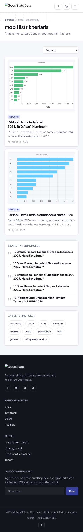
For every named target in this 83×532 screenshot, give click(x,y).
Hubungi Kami (13, 448)
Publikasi (10, 424)
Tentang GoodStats (17, 442)
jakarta (14, 339)
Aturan (30, 517)
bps (59, 331)
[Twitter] (16, 388)
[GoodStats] (14, 367)
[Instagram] (25, 388)
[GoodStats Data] (18, 6)
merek (14, 331)
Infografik (11, 412)
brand (28, 331)
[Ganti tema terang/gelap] (66, 6)
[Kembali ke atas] (41, 525)
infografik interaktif (36, 339)
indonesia (15, 323)
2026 (31, 323)
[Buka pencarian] (57, 6)
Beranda (9, 19)
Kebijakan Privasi (46, 517)
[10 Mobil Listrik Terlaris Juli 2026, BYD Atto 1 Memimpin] (41, 86)
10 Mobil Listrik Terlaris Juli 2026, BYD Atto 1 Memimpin (27, 124)
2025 (44, 323)
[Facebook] (8, 388)
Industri (14, 117)
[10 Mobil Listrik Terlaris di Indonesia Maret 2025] (41, 178)
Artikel (8, 407)
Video (8, 418)
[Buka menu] (74, 6)
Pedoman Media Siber (18, 454)
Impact (9, 459)
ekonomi (58, 323)
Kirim (72, 491)
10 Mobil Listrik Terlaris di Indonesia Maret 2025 (40, 215)
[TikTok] (33, 388)
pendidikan (44, 331)
